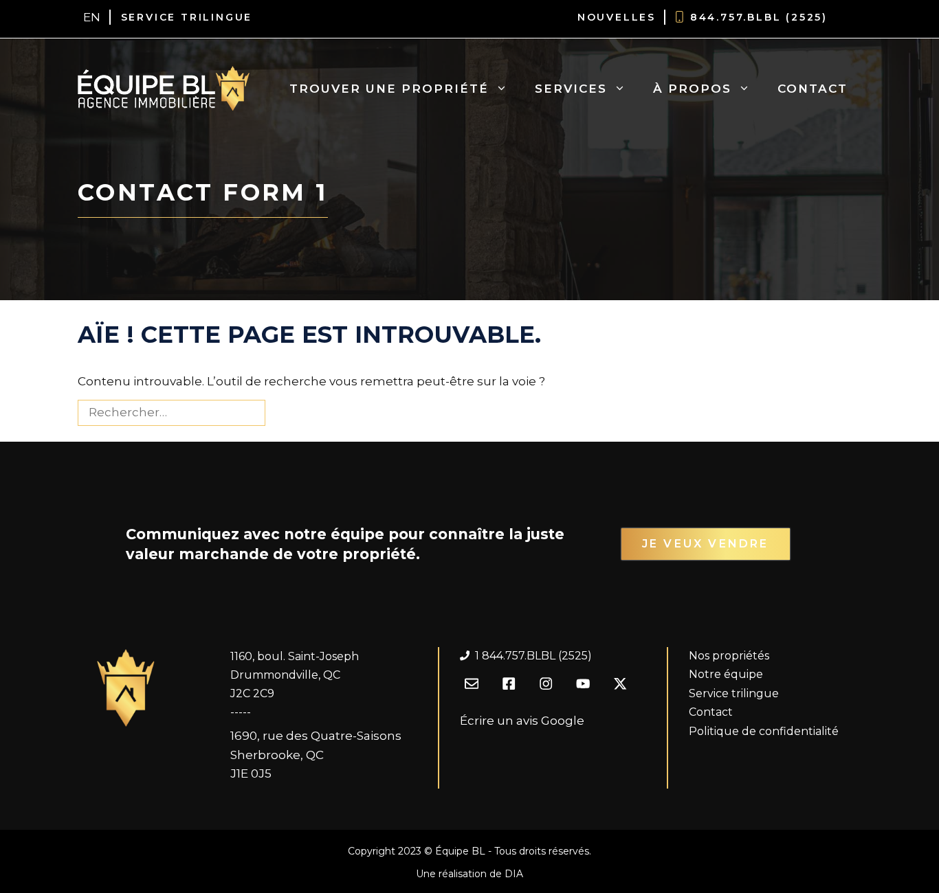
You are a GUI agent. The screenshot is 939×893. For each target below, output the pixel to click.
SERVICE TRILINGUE (187, 17)
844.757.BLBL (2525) (759, 17)
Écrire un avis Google (522, 720)
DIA (514, 874)
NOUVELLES (616, 17)
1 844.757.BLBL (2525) (533, 655)
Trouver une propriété (389, 88)
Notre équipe (726, 674)
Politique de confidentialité (764, 731)
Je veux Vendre (705, 543)
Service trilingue (734, 693)
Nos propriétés (729, 655)
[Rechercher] (288, 412)
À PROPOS (692, 88)
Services (571, 88)
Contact (812, 88)
